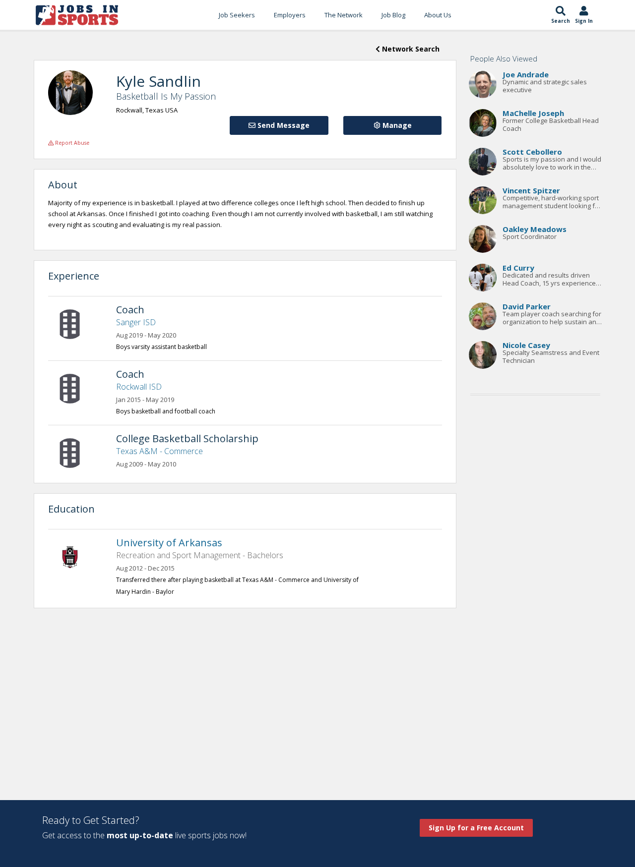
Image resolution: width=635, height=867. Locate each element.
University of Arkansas (169, 542)
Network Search (410, 49)
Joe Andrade (526, 74)
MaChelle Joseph (533, 113)
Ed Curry (518, 268)
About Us (437, 14)
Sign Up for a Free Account (476, 827)
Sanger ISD (136, 322)
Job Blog (393, 14)
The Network (343, 14)
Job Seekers (237, 14)
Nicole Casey (526, 345)
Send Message (282, 125)
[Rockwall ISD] (75, 387)
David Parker (527, 306)
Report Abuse (71, 142)
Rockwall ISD (139, 386)
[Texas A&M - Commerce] (75, 452)
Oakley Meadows (535, 229)
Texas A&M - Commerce (159, 451)
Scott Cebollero (532, 152)
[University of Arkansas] (75, 556)
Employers (290, 14)
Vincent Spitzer (531, 190)
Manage (396, 125)
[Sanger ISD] (75, 323)
